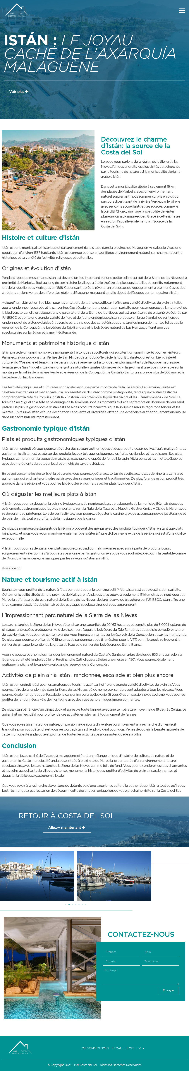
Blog (129, 1048)
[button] (182, 10)
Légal (117, 1048)
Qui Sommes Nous (95, 1048)
